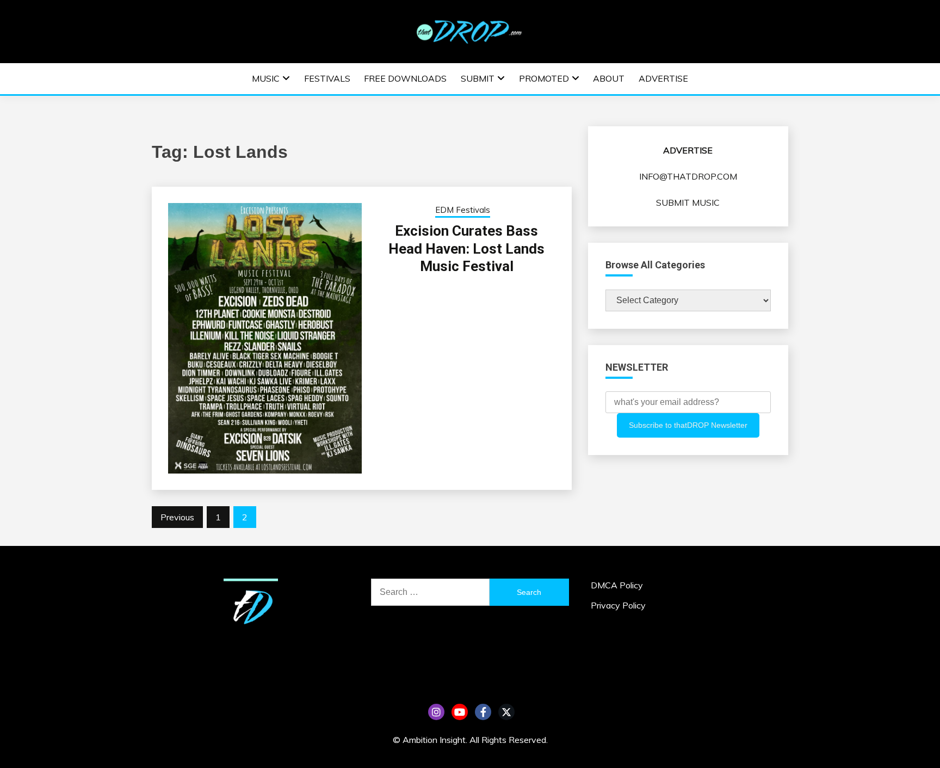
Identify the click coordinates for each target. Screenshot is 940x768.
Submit (477, 78)
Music (266, 78)
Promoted (544, 78)
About (608, 78)
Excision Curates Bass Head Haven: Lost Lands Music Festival (466, 248)
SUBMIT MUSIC (688, 202)
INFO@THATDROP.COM (688, 176)
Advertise (663, 78)
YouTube (460, 712)
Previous (177, 517)
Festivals (327, 78)
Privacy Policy (618, 605)
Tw (506, 712)
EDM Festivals (462, 210)
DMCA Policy (617, 585)
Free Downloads (405, 78)
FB (483, 712)
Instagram (436, 712)
